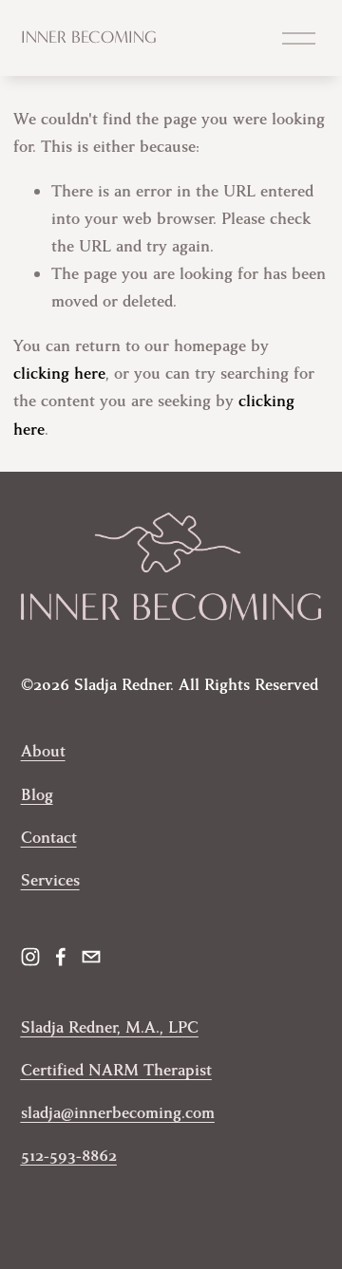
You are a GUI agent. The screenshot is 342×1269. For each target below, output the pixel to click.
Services (50, 880)
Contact (49, 838)
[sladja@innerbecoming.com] (91, 956)
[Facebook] (60, 956)
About (43, 751)
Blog (37, 795)
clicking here (59, 373)
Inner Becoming (89, 37)
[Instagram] (30, 956)
